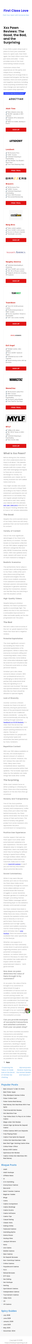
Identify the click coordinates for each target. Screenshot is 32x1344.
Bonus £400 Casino (10, 1150)
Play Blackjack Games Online (14, 1095)
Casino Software (9, 1213)
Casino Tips (7, 1216)
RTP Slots (6, 1276)
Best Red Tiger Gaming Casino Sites (16, 1143)
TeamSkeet (10, 303)
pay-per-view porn (10, 505)
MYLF (8, 427)
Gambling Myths (9, 1232)
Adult (5, 1169)
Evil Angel (10, 345)
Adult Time (10, 109)
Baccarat (6, 1188)
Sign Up (16, 130)
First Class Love (16, 10)
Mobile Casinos (8, 1251)
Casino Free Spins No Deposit (14, 1137)
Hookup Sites (8, 1238)
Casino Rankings (9, 1207)
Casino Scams (8, 1210)
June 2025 (7, 1325)
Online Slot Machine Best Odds (14, 1140)
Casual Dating (8, 1220)
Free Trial (16, 170)
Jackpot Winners (9, 1242)
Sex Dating (7, 1279)
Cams (5, 1201)
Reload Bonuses (9, 1273)
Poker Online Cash (10, 1098)
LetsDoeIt (10, 149)
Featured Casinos (9, 1229)
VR (4, 1301)
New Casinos (8, 1254)
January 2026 (8, 1321)
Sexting (6, 1285)
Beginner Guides (9, 1194)
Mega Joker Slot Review (12, 1122)
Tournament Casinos (11, 1295)
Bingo (5, 1198)
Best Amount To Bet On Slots (14, 1089)
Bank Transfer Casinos (11, 1191)
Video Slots (7, 1298)
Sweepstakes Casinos (11, 1292)
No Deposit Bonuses (10, 1257)
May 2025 (6, 1328)
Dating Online (8, 1226)
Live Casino (7, 1248)
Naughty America (13, 262)
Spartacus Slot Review (11, 1153)
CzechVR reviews (14, 864)
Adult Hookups (8, 1172)
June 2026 (7, 1318)
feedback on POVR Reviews (13, 722)
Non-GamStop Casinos (11, 1260)
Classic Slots (7, 1223)
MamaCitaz (10, 388)
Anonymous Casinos (10, 1185)
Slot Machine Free (10, 1113)
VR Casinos (7, 1304)
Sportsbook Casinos (10, 1289)
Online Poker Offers (10, 1146)
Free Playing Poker (10, 1134)
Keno (5, 1245)
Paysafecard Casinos (11, 1267)
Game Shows (8, 1235)
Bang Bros (10, 225)
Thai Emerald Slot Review (12, 1110)
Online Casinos (8, 1263)
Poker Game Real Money (12, 1101)
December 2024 (9, 1331)
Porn (8, 1062)
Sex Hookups (8, 1282)
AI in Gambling (8, 1182)
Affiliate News (8, 1176)
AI (4, 1179)
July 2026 (6, 1315)
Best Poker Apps (9, 1092)
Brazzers (10, 184)
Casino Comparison (10, 1204)
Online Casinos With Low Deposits (15, 1131)
